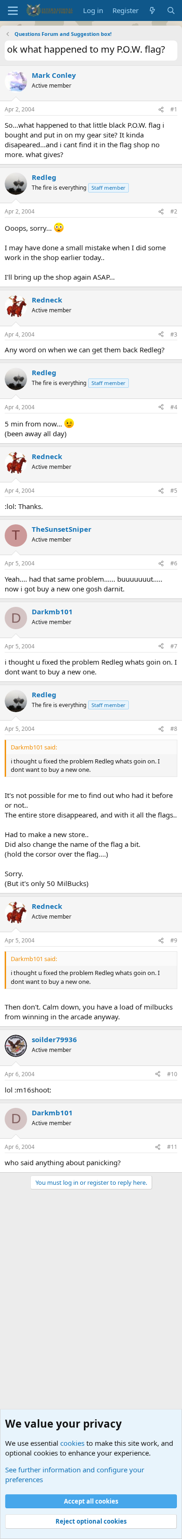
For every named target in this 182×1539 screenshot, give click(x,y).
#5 (173, 491)
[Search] (171, 10)
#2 (173, 211)
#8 (173, 729)
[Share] (161, 109)
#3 (173, 334)
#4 (173, 407)
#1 (173, 109)
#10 (172, 1074)
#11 (172, 1147)
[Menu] (13, 10)
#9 (173, 940)
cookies (72, 1443)
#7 (173, 646)
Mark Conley (54, 75)
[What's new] (152, 10)
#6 (173, 563)
